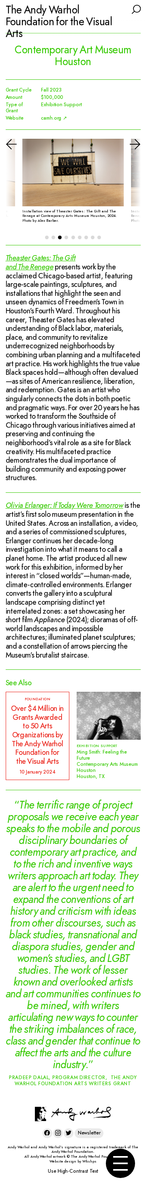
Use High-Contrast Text (73, 1171)
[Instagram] (58, 1133)
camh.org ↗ (54, 118)
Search (135, 8)
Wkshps (89, 1161)
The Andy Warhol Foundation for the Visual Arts (59, 21)
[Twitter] (68, 1133)
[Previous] (18, 184)
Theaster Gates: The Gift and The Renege (41, 262)
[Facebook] (47, 1133)
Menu (120, 1163)
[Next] (128, 184)
